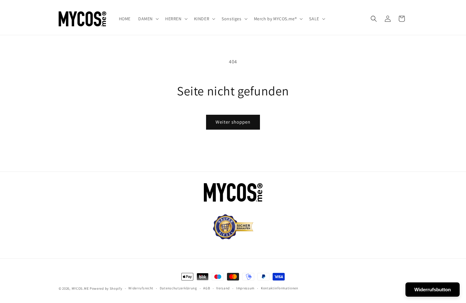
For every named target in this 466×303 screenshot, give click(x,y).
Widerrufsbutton (432, 289)
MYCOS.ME (80, 288)
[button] (147, 18)
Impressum (245, 288)
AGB (206, 288)
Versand (223, 288)
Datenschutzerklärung (178, 288)
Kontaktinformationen (279, 288)
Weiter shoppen (233, 122)
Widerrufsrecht (140, 288)
